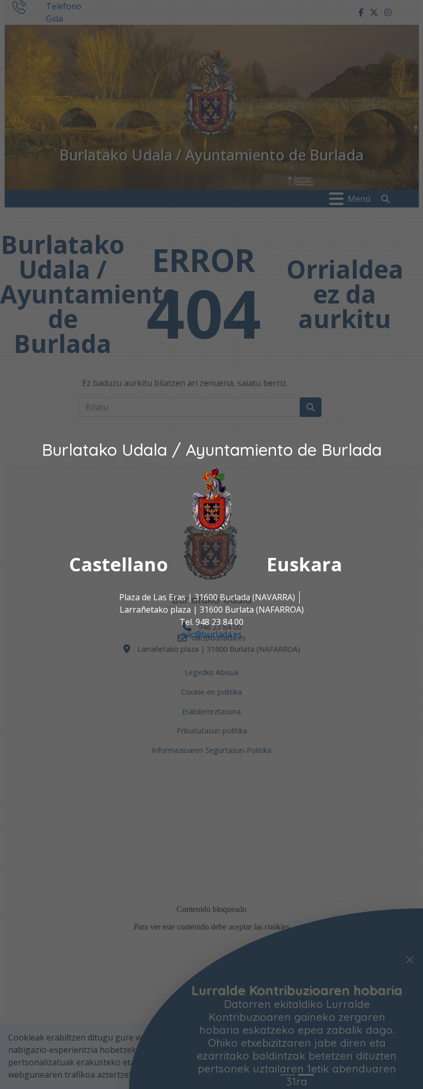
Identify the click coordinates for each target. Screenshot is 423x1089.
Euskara (304, 565)
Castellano (118, 565)
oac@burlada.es (211, 634)
